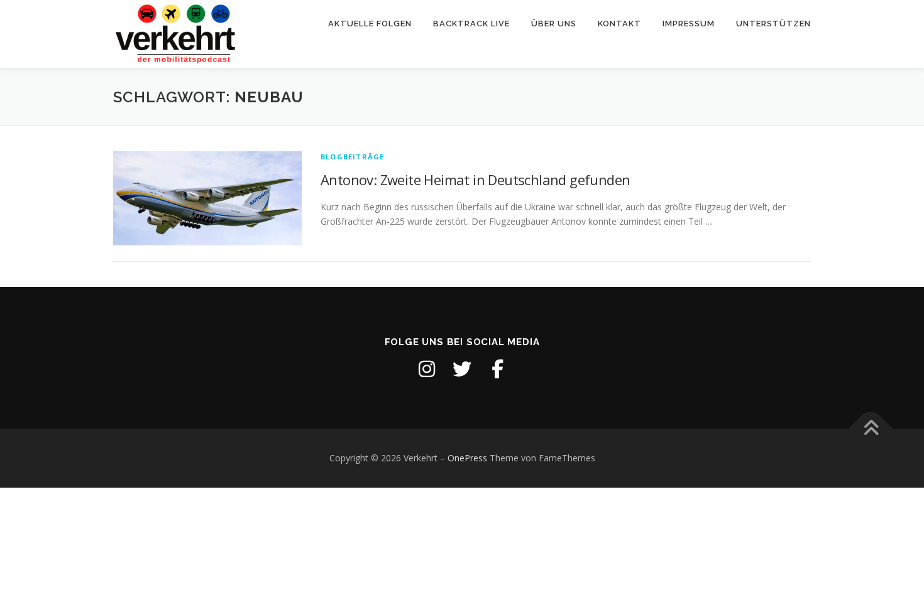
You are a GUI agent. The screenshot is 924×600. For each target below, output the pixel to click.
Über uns (553, 23)
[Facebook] (497, 369)
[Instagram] (426, 369)
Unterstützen (773, 23)
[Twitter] (462, 369)
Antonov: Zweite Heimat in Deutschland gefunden (475, 179)
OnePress (467, 458)
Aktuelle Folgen (370, 23)
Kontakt (619, 23)
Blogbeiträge (352, 156)
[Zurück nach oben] (871, 429)
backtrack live (471, 23)
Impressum (689, 23)
